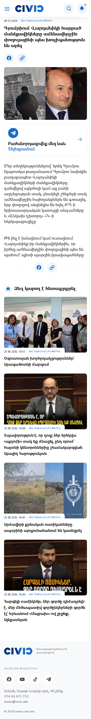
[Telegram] (48, 679)
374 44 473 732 (16, 696)
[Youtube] (22, 679)
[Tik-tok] (35, 679)
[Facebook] (9, 679)
